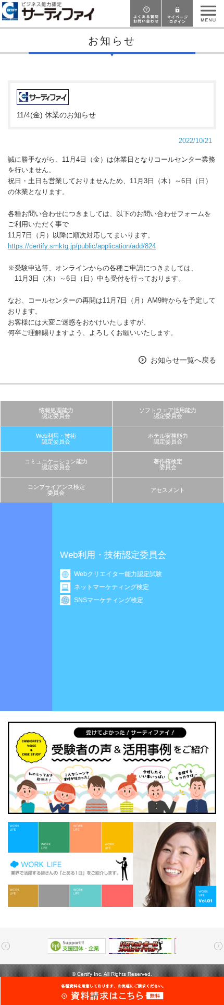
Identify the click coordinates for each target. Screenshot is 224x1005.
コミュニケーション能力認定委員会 (56, 464)
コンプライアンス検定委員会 (56, 490)
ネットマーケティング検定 (72, 587)
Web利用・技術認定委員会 (56, 439)
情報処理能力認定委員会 (56, 413)
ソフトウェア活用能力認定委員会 (167, 413)
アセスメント (168, 490)
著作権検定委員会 (168, 464)
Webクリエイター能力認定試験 (79, 574)
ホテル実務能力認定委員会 (168, 439)
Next (218, 946)
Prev (6, 946)
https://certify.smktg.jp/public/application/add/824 (82, 246)
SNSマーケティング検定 (69, 600)
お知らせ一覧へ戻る (183, 360)
